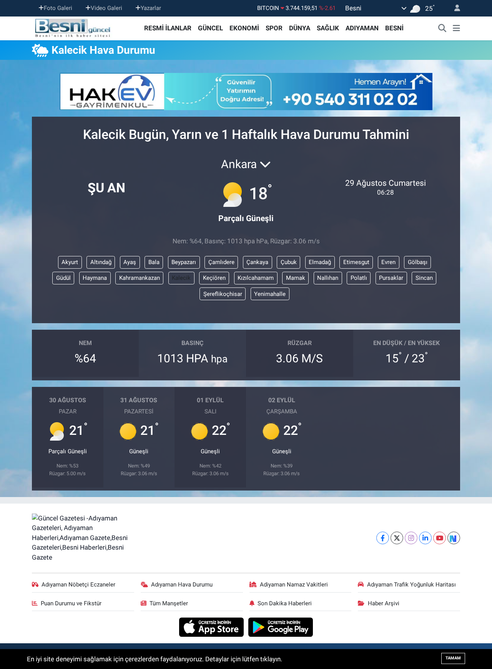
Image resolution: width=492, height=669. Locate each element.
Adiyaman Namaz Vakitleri (294, 584)
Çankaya (257, 262)
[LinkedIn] (425, 538)
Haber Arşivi (383, 603)
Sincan (424, 277)
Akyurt (70, 262)
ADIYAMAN (362, 28)
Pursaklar (391, 277)
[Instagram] (411, 538)
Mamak (295, 277)
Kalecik (181, 277)
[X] (397, 538)
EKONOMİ (244, 28)
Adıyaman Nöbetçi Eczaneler (78, 584)
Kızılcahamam (256, 277)
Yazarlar (151, 8)
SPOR (274, 28)
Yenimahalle (270, 294)
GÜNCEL (210, 28)
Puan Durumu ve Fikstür (71, 603)
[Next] (453, 538)
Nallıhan (327, 277)
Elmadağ (320, 262)
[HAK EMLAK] (246, 91)
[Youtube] (439, 538)
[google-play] (281, 627)
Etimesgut (356, 262)
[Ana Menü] (456, 28)
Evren (388, 262)
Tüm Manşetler (169, 603)
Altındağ (100, 262)
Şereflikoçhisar (222, 294)
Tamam (453, 658)
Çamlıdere (221, 262)
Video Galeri (106, 8)
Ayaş (129, 262)
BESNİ (394, 28)
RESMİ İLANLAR (167, 28)
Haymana (95, 277)
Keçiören (214, 277)
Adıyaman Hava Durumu (182, 584)
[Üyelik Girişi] (454, 8)
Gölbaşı (417, 262)
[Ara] (442, 28)
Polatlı (359, 277)
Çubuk (289, 262)
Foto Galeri (58, 8)
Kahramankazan (139, 277)
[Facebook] (382, 538)
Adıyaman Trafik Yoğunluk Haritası (411, 584)
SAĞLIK (328, 28)
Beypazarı (183, 262)
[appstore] (212, 627)
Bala (154, 262)
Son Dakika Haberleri (285, 603)
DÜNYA (299, 28)
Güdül (63, 277)
